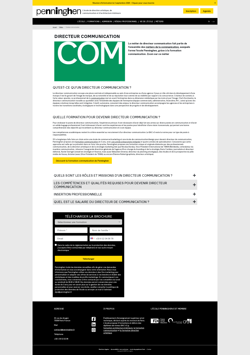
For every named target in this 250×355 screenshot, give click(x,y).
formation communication (86, 141)
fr (209, 21)
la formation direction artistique (121, 331)
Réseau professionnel (125, 21)
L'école (81, 21)
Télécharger (88, 258)
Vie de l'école (146, 21)
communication (98, 98)
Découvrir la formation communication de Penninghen (82, 160)
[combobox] (92, 238)
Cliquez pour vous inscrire (143, 2)
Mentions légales (104, 349)
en (214, 21)
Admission (107, 21)
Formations (93, 21)
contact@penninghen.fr (64, 329)
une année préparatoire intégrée (125, 141)
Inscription (191, 10)
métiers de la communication (162, 46)
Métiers (159, 21)
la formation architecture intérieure (118, 326)
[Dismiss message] (215, 3)
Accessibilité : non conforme (119, 349)
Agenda (207, 10)
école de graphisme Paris (137, 349)
